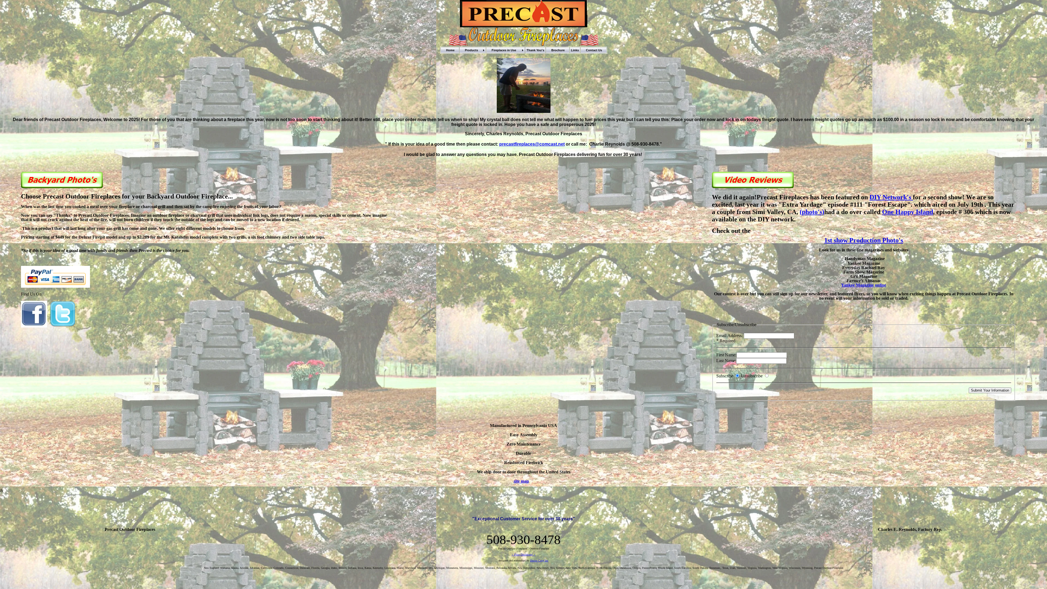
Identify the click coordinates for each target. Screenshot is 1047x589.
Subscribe (725, 376)
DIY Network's (891, 197)
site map (521, 481)
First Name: (726, 355)
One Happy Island (907, 211)
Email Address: (730, 335)
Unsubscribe (752, 376)
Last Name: (726, 360)
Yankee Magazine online (863, 285)
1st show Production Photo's (863, 240)
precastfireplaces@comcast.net (532, 144)
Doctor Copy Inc (539, 560)
